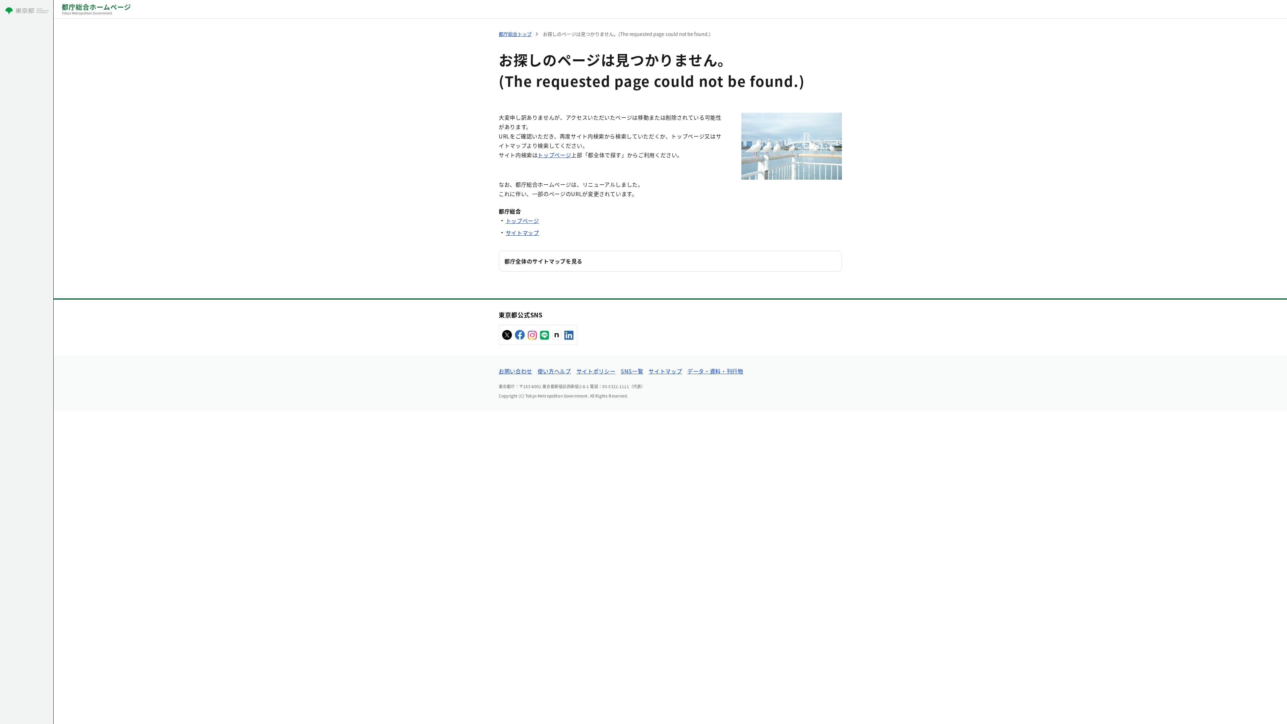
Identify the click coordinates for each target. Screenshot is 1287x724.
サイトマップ (522, 233)
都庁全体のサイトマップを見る (543, 261)
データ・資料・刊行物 (715, 371)
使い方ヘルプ (554, 371)
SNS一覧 (632, 371)
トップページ (554, 155)
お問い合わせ (515, 371)
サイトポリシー (595, 371)
